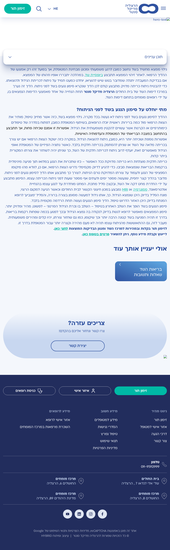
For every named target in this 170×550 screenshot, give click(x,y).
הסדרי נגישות (107, 427)
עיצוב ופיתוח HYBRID (55, 536)
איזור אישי (81, 391)
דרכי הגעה (159, 434)
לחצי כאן (61, 228)
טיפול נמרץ (109, 434)
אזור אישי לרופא (58, 420)
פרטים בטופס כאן (96, 234)
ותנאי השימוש (58, 531)
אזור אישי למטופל (153, 427)
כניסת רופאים (25, 391)
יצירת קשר (77, 345)
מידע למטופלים (106, 420)
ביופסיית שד (94, 75)
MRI (125, 189)
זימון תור (18, 8)
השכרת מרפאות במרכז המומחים (45, 427)
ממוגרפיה (140, 189)
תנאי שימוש (108, 441)
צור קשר (160, 441)
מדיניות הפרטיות (105, 448)
